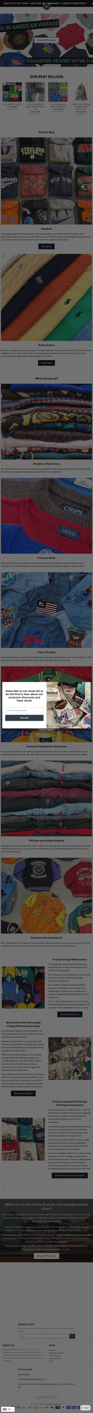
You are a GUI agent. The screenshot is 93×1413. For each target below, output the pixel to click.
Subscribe (24, 718)
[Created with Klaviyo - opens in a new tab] (46, 729)
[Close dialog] (88, 685)
